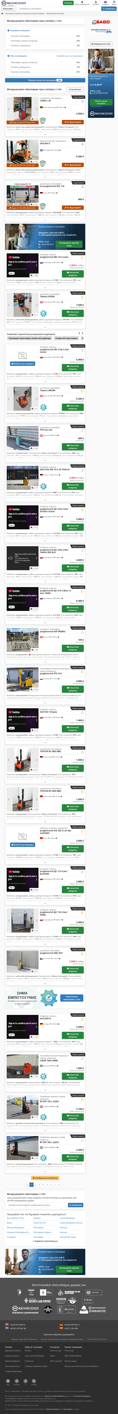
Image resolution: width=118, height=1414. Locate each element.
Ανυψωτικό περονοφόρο (66, 338)
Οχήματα (36, 1218)
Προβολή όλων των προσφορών (70, 56)
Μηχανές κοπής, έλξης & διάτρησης (24, 1339)
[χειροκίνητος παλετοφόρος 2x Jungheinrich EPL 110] (22, 195)
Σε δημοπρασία (73, 122)
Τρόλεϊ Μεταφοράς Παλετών (71, 1223)
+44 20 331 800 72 (17, 1324)
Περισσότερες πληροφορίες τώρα (71, 998)
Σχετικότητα (75, 89)
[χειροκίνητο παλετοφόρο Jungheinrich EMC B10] (22, 961)
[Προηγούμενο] (8, 109)
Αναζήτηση (110, 8)
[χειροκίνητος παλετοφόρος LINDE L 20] (22, 109)
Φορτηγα (63, 1227)
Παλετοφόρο (38, 1237)
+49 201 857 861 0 (71, 1324)
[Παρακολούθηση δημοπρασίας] (82, 101)
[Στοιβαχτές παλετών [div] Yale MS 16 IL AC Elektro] (22, 478)
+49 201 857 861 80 (18, 1328)
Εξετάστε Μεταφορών (15, 1227)
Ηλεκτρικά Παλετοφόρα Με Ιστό (19, 1232)
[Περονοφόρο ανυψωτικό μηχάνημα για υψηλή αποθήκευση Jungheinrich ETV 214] (22, 679)
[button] (114, 3)
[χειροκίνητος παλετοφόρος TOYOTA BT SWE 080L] (22, 760)
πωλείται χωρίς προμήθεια (101, 102)
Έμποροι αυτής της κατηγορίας (44, 80)
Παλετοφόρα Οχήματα (42, 1232)
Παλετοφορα (38, 1227)
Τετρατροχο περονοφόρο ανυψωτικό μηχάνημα (30, 338)
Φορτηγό (63, 1232)
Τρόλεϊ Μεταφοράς (67, 1218)
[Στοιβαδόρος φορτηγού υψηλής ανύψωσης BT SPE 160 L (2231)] (22, 1148)
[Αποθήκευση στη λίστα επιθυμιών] (82, 257)
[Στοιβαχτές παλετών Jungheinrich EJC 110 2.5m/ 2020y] (22, 921)
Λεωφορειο (11, 1237)
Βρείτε (9, 1223)
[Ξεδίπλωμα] (45, 134)
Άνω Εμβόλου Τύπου (15, 1218)
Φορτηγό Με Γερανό (68, 1237)
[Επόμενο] (36, 109)
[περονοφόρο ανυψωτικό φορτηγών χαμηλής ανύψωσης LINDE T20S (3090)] (22, 1066)
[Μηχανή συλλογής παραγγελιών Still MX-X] (22, 152)
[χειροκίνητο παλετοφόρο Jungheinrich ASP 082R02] (22, 640)
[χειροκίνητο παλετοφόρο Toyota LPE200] (22, 305)
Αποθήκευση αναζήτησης (46, 1178)
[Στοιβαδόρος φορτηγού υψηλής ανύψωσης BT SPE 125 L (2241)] (22, 1107)
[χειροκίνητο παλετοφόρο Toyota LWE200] (22, 399)
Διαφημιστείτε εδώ (102, 44)
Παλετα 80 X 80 (39, 1223)
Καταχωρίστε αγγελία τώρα (69, 244)
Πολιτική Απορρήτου (52, 1409)
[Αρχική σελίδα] (2, 13)
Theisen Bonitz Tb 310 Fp (97, 1339)
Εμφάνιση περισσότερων (46, 1241)
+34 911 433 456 (71, 1328)
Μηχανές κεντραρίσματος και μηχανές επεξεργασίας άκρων (62, 1339)
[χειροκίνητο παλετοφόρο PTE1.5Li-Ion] (22, 438)
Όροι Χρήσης (67, 1409)
